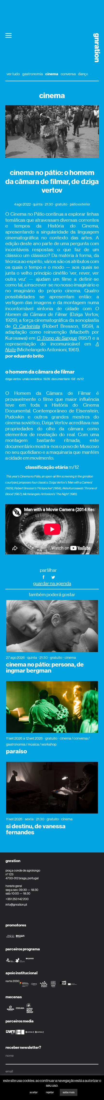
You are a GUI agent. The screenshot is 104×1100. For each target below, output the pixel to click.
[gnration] (95, 47)
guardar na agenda (52, 583)
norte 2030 (12, 981)
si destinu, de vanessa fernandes (36, 829)
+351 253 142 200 (17, 899)
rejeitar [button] (50, 1092)
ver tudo (13, 74)
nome (10, 1055)
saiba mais (68, 1092)
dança (83, 74)
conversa (68, 74)
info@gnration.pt (16, 904)
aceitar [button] (34, 1092)
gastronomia (32, 74)
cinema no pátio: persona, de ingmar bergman (45, 667)
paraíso (16, 751)
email (9, 1071)
